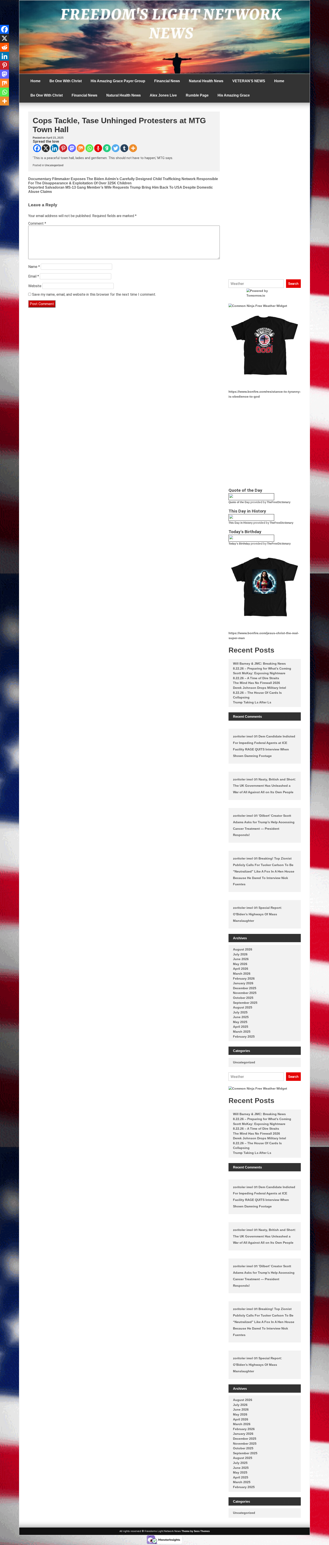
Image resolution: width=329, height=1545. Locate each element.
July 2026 (240, 954)
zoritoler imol (243, 736)
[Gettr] (98, 148)
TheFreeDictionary (279, 502)
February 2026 (244, 978)
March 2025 (241, 1031)
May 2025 (240, 1022)
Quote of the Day (239, 502)
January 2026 (243, 983)
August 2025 (242, 1007)
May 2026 (240, 964)
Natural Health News (206, 81)
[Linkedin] (54, 148)
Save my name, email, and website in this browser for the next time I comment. (94, 294)
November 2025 (244, 993)
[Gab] (107, 148)
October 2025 (243, 998)
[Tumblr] (124, 148)
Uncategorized (54, 165)
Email (33, 276)
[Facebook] (37, 148)
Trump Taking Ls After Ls (252, 702)
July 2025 (240, 1012)
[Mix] (81, 148)
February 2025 (244, 1036)
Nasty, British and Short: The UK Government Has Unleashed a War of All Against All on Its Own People (264, 786)
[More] (133, 148)
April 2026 (240, 968)
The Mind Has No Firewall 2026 (256, 683)
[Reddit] (4, 47)
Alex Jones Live (163, 95)
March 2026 (241, 973)
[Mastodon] (72, 148)
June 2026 (241, 959)
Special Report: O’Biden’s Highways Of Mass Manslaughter (257, 914)
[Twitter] (116, 148)
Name (34, 267)
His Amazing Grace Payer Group (118, 81)
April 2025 (240, 1026)
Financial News (167, 81)
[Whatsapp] (89, 148)
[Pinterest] (63, 148)
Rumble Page (197, 95)
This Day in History (241, 522)
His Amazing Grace (234, 95)
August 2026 (242, 949)
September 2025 (245, 1002)
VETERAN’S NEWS (248, 81)
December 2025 (244, 988)
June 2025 (241, 1017)
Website (34, 286)
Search (293, 284)
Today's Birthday (239, 543)
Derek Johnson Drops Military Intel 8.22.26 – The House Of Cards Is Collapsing (259, 692)
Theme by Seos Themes (196, 1531)
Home (35, 81)
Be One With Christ (65, 81)
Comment (37, 223)
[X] (46, 148)
